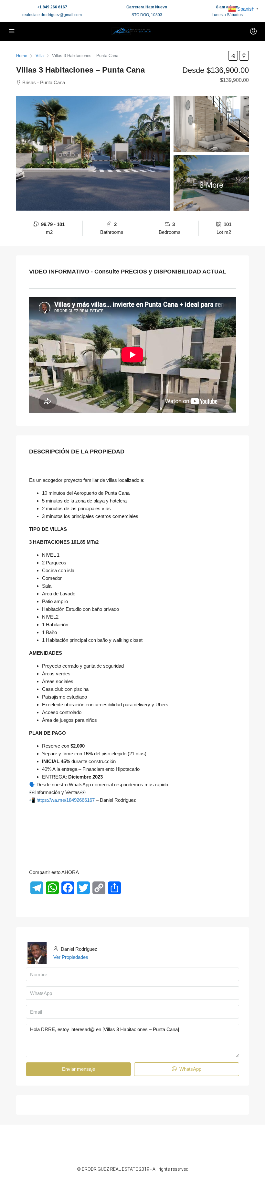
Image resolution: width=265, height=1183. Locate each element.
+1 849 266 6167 (52, 7)
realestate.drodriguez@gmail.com (52, 15)
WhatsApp (189, 1069)
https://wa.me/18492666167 (66, 800)
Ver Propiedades (70, 957)
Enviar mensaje (78, 1069)
